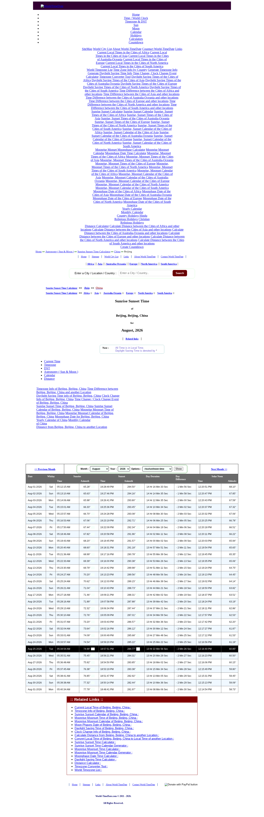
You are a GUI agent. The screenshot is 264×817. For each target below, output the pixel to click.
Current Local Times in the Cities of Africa (123, 52)
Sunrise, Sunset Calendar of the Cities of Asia (131, 132)
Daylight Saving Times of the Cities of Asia (118, 80)
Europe (133, 263)
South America (169, 263)
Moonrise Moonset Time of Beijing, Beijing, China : (106, 717)
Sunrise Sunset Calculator (107, 111)
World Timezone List (99, 69)
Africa (90, 263)
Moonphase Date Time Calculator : (96, 756)
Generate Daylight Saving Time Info (110, 73)
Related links (132, 338)
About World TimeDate (145, 256)
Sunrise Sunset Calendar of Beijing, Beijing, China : (107, 714)
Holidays (135, 35)
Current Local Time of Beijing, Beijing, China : (103, 707)
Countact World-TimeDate (158, 49)
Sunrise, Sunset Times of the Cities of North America (130, 123)
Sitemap (95, 256)
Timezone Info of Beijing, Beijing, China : (100, 710)
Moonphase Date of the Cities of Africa (117, 191)
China (117, 251)
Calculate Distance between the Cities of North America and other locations (132, 238)
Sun (136, 25)
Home (136, 14)
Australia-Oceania (116, 263)
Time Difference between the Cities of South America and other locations (134, 106)
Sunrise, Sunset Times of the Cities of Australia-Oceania (135, 118)
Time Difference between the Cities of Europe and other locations (129, 101)
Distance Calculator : (88, 763)
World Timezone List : (88, 769)
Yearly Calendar (132, 208)
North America (149, 263)
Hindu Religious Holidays (130, 217)
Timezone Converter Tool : (91, 766)
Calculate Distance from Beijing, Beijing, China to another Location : (117, 735)
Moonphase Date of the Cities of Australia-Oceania (141, 194)
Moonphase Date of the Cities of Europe (117, 198)
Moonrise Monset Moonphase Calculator (120, 149)
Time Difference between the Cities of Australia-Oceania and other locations (132, 97)
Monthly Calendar (132, 212)
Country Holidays (128, 215)
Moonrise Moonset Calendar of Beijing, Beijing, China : (109, 721)
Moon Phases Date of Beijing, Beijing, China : (103, 724)
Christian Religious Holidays (135, 220)
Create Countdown (132, 247)
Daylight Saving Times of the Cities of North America (116, 87)
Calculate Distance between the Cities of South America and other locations (146, 241)
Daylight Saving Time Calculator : (95, 759)
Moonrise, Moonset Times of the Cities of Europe (125, 163)
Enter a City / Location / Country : (95, 273)
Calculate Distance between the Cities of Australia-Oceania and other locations (134, 231)
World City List (102, 49)
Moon (136, 28)
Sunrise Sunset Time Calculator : (95, 742)
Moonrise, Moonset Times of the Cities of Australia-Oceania (136, 160)
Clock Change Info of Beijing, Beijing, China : (102, 731)
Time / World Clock (136, 18)
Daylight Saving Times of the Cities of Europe (149, 83)
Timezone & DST (136, 21)
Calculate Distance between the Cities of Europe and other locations (129, 234)
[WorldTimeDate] (52, 5)
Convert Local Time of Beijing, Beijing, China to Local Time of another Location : (124, 738)
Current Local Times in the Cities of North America (137, 62)
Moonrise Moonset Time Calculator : (97, 749)
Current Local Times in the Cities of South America (132, 66)
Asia (100, 263)
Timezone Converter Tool (115, 76)
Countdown (136, 42)
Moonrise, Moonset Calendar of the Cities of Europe (137, 181)
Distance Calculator (97, 226)
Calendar (135, 32)
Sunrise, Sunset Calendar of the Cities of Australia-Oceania (130, 134)
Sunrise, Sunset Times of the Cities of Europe (122, 121)
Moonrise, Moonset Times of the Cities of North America (130, 165)
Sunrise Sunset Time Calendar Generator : (101, 745)
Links (178, 49)
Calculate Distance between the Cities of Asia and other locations (131, 229)
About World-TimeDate (126, 49)
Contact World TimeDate (172, 256)
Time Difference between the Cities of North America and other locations (131, 102)
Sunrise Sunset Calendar (138, 111)
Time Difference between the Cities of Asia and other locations (141, 94)
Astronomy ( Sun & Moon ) (59, 251)
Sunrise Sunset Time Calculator (93, 251)
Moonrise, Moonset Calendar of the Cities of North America (132, 184)
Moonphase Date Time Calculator (125, 153)
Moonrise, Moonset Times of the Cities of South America (132, 168)
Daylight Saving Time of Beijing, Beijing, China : (104, 728)
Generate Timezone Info (162, 69)
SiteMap (87, 49)
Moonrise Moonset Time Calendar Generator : (103, 752)
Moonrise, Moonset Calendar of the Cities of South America (132, 187)
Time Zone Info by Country (130, 69)
